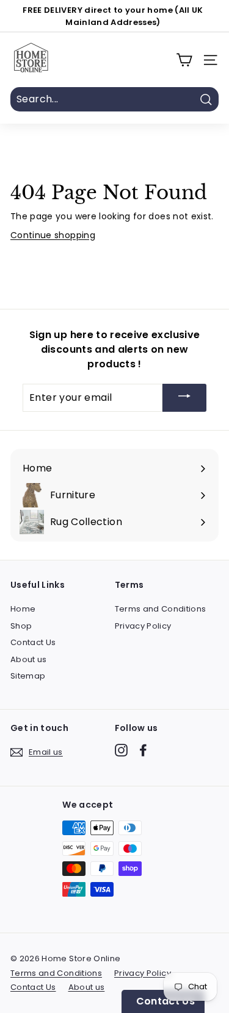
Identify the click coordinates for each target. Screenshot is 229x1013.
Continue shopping (52, 235)
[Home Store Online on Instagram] (121, 750)
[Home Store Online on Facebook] (143, 750)
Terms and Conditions (160, 609)
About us (28, 659)
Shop (21, 626)
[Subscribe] (184, 398)
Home (22, 609)
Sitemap (27, 676)
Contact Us (33, 642)
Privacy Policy (143, 626)
